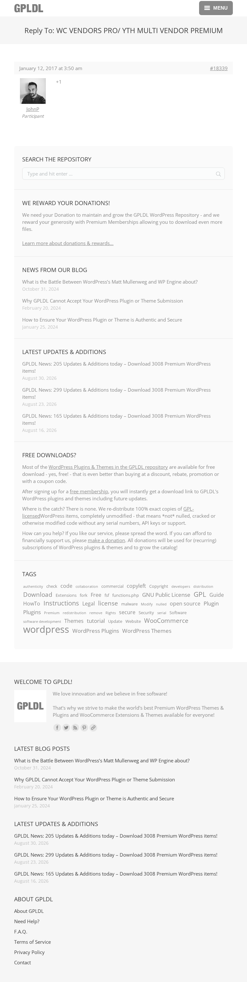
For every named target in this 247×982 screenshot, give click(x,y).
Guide (216, 594)
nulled (161, 604)
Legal (88, 603)
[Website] (93, 728)
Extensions (66, 595)
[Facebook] (57, 728)
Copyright (158, 586)
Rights (110, 613)
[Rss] (75, 728)
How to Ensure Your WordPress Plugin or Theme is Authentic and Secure (102, 319)
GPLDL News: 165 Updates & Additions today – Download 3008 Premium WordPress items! (116, 419)
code (66, 585)
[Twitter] (66, 728)
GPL (200, 594)
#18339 (219, 68)
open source (185, 603)
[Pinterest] (84, 728)
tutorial (96, 620)
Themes (74, 620)
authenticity (33, 586)
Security (146, 612)
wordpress (46, 629)
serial (161, 613)
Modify (147, 604)
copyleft (136, 585)
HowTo (31, 603)
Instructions (61, 602)
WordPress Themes (146, 630)
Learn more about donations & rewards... (68, 243)
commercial (112, 586)
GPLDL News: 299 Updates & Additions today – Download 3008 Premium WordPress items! (116, 393)
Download (37, 594)
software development (42, 621)
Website (133, 621)
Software (178, 612)
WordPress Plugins (95, 630)
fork (83, 595)
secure (127, 612)
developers (180, 586)
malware (129, 604)
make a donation (106, 540)
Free (96, 594)
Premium (51, 613)
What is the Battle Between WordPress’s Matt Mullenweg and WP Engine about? (109, 281)
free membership (89, 491)
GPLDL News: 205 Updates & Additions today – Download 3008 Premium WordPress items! (116, 367)
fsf (107, 595)
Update (115, 621)
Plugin (211, 603)
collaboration (87, 586)
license (108, 603)
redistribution (74, 613)
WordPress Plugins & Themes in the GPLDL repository (108, 467)
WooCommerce (166, 620)
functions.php (125, 595)
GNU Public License (166, 594)
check (51, 586)
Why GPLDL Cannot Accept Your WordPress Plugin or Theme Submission (102, 300)
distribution (203, 586)
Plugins (32, 611)
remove (95, 613)
